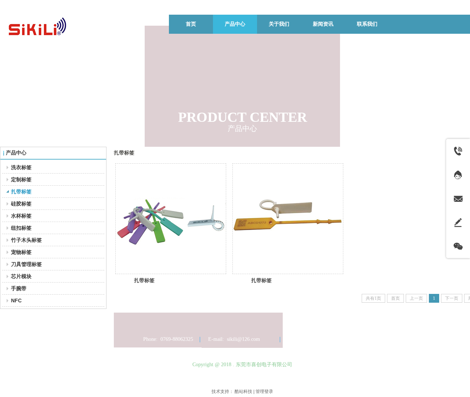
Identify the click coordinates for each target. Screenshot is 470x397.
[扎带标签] (170, 218)
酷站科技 (243, 391)
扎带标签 (144, 280)
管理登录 (264, 391)
